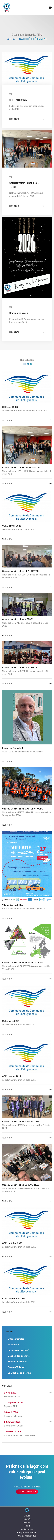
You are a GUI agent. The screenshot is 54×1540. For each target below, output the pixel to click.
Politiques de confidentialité (27, 1533)
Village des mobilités (12, 905)
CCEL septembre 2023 (13, 1298)
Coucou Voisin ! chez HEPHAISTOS (20, 571)
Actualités (27, 1519)
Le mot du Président (12, 748)
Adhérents (27, 1523)
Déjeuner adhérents (13, 1414)
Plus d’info (14, 119)
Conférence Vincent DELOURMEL (19, 1433)
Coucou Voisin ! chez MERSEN (18, 619)
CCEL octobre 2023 (12, 1243)
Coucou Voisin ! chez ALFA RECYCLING (22, 962)
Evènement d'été (12, 1394)
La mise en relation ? (19, 1350)
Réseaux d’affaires (17, 1361)
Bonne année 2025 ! (13, 1424)
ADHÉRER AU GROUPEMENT (27, 1491)
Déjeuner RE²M (14, 1404)
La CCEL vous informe (19, 1373)
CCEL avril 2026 (10, 407)
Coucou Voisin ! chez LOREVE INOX (20, 1185)
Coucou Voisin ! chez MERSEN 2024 (20, 1121)
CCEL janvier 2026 (11, 526)
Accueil (27, 1516)
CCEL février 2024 (11, 1076)
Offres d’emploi (16, 1339)
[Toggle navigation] (50, 8)
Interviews (13, 1344)
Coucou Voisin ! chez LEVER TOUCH (21, 467)
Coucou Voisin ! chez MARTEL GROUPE (22, 808)
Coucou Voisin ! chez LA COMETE (19, 667)
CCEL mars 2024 (10, 1021)
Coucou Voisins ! (16, 1367)
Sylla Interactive (30, 1536)
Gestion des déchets (19, 1356)
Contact (27, 1526)
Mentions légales (27, 1529)
